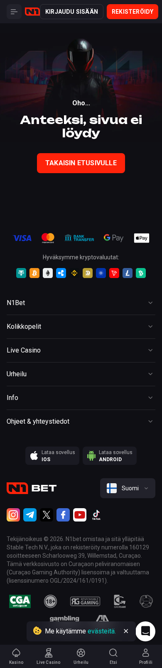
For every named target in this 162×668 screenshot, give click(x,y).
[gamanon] (146, 601)
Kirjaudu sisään (71, 11)
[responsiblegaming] (85, 601)
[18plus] (50, 601)
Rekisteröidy (132, 11)
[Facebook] (63, 514)
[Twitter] (46, 514)
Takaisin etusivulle (81, 163)
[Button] (14, 11)
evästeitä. (102, 631)
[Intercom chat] (145, 631)
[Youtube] (79, 514)
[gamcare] (120, 601)
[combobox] (127, 488)
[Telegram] (30, 514)
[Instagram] (13, 514)
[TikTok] (96, 514)
